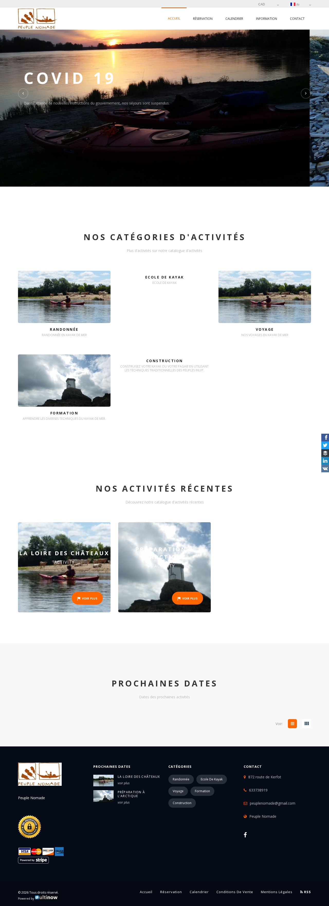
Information (266, 18)
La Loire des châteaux (139, 777)
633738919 (258, 790)
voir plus (124, 783)
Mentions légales (277, 892)
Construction (182, 803)
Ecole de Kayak (212, 779)
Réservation (203, 18)
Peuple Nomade (262, 816)
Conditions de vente (234, 892)
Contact (297, 18)
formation (202, 791)
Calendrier (234, 18)
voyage (178, 791)
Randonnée (181, 779)
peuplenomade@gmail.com (272, 803)
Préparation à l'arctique (131, 794)
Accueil (174, 18)
